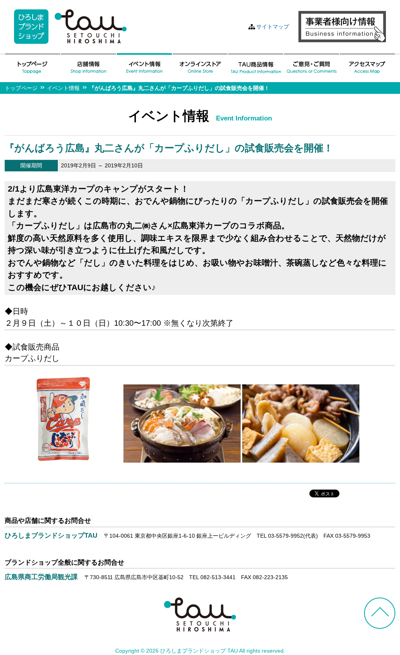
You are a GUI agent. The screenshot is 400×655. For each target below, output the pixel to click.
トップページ (21, 88)
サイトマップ (272, 26)
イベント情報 (63, 88)
